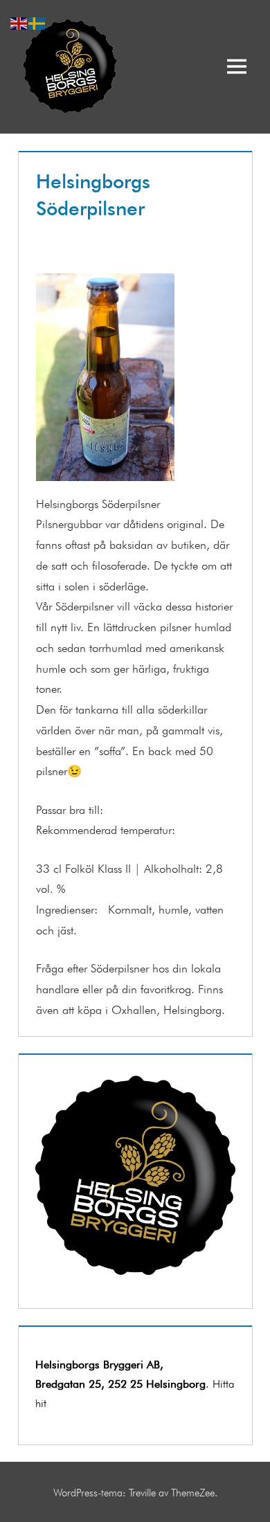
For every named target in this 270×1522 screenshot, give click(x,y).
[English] (19, 20)
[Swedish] (37, 20)
